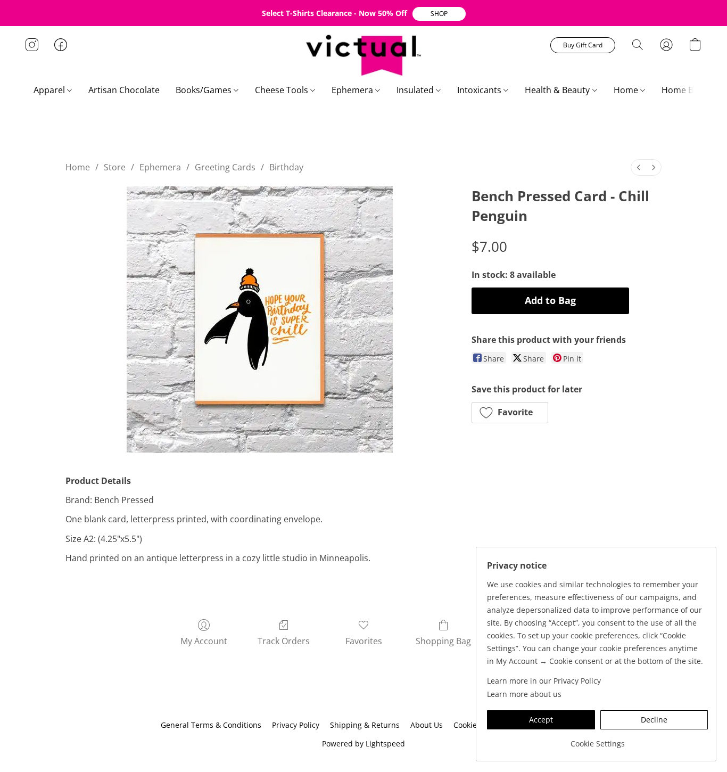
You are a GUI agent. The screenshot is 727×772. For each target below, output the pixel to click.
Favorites (363, 641)
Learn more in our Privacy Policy (544, 681)
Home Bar (683, 90)
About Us (426, 725)
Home (627, 90)
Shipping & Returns (365, 725)
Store (115, 167)
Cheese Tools (282, 90)
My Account (203, 641)
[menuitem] (638, 167)
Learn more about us (524, 694)
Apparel (50, 90)
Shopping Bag (443, 641)
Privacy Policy (295, 725)
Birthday (286, 167)
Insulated (416, 90)
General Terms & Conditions (211, 725)
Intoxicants (480, 90)
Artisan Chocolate (124, 90)
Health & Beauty (558, 90)
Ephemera (353, 90)
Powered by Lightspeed (363, 743)
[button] (439, 14)
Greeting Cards (225, 167)
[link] (597, 739)
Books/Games (205, 90)
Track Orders (284, 641)
